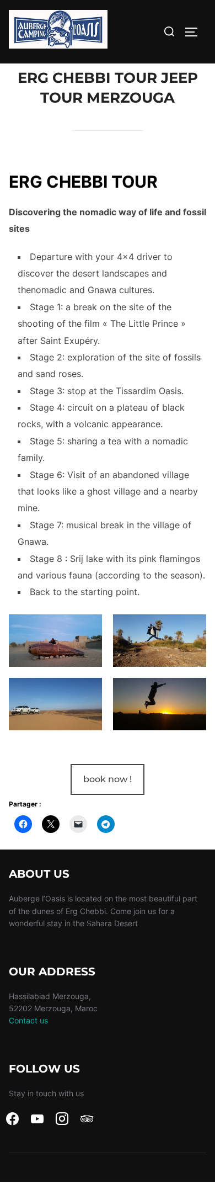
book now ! (107, 779)
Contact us (28, 1020)
